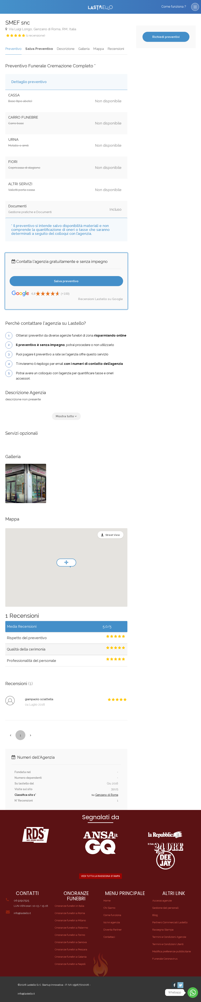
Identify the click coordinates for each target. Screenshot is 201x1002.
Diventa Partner (112, 929)
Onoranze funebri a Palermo (71, 927)
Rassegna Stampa (163, 929)
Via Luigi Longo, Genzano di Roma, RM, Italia (42, 29)
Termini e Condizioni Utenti (168, 944)
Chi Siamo (109, 907)
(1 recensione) (35, 35)
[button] (66, 416)
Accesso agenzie (162, 900)
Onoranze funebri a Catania (71, 956)
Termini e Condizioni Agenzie (169, 936)
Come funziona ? (173, 6)
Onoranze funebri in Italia (69, 905)
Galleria (84, 49)
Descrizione (66, 49)
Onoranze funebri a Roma (70, 913)
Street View (112, 534)
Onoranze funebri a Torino (70, 934)
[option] (25, 483)
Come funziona (112, 915)
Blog (155, 915)
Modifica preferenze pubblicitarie (171, 951)
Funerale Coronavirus (164, 958)
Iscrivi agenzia (111, 922)
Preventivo (13, 49)
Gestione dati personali (165, 907)
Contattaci (109, 936)
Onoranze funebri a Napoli (70, 964)
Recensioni (116, 49)
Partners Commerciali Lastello (169, 922)
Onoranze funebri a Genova (71, 942)
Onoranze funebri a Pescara (71, 949)
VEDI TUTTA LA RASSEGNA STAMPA (100, 876)
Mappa (98, 49)
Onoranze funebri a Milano (70, 920)
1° (35, 794)
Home (107, 900)
